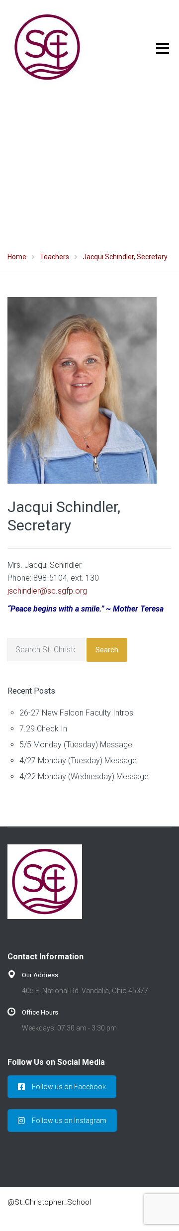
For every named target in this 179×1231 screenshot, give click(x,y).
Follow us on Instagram (69, 1121)
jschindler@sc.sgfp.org (47, 591)
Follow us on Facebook (69, 1087)
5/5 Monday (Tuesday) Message (75, 744)
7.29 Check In (43, 728)
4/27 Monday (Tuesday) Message (78, 760)
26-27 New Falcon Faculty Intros (76, 713)
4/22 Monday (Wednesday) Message (84, 776)
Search (106, 649)
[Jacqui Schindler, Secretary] (82, 390)
